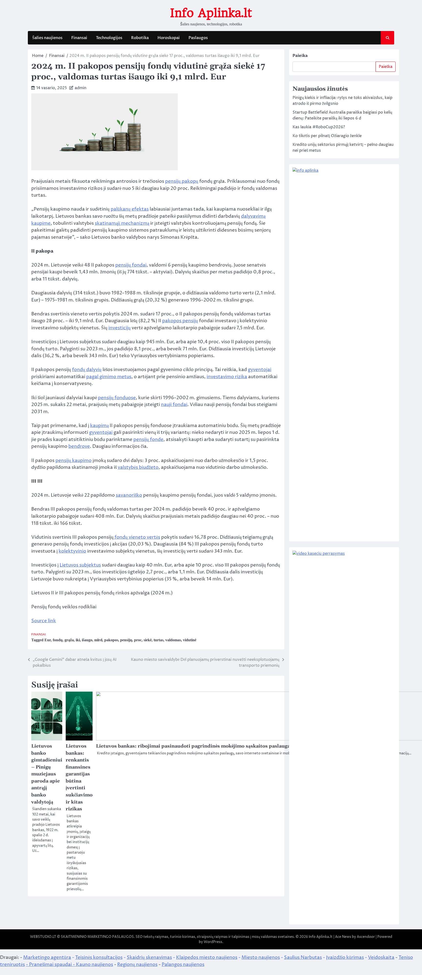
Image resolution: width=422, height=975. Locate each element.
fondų (58, 640)
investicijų (119, 328)
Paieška (300, 55)
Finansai (79, 38)
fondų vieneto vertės (137, 537)
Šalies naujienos (47, 38)
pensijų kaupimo (73, 460)
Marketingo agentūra (47, 957)
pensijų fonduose (117, 398)
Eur (47, 640)
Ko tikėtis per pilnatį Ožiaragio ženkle (327, 136)
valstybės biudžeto (138, 467)
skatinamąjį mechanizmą (122, 223)
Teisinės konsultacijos (99, 957)
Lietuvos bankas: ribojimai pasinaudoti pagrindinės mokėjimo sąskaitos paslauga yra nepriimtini (212, 746)
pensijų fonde (148, 439)
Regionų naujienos (137, 964)
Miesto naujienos (261, 957)
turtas (158, 640)
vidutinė (189, 640)
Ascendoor (366, 936)
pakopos (111, 640)
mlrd (98, 640)
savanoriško (129, 495)
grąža (69, 640)
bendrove (79, 446)
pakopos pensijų (180, 321)
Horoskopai (169, 38)
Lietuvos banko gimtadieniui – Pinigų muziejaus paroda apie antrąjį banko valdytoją (46, 774)
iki (78, 640)
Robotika (140, 38)
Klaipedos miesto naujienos (206, 957)
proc (138, 640)
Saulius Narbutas (303, 957)
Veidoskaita (381, 957)
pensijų (126, 640)
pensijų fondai (131, 265)
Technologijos (109, 38)
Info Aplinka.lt (211, 13)
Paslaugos (198, 38)
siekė (148, 640)
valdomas (173, 640)
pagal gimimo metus (108, 377)
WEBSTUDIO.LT (43, 936)
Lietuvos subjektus (80, 565)
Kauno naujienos (94, 964)
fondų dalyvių (87, 369)
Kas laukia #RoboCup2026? (319, 127)
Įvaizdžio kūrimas (345, 957)
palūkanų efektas (130, 209)
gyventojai (259, 369)
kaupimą (99, 425)
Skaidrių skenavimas (149, 957)
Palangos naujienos (183, 964)
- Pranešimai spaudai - (51, 964)
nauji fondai (174, 404)
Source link (43, 621)
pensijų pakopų (181, 181)
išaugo (87, 640)
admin (80, 88)
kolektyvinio (72, 551)
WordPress (213, 942)
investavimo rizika (227, 377)
